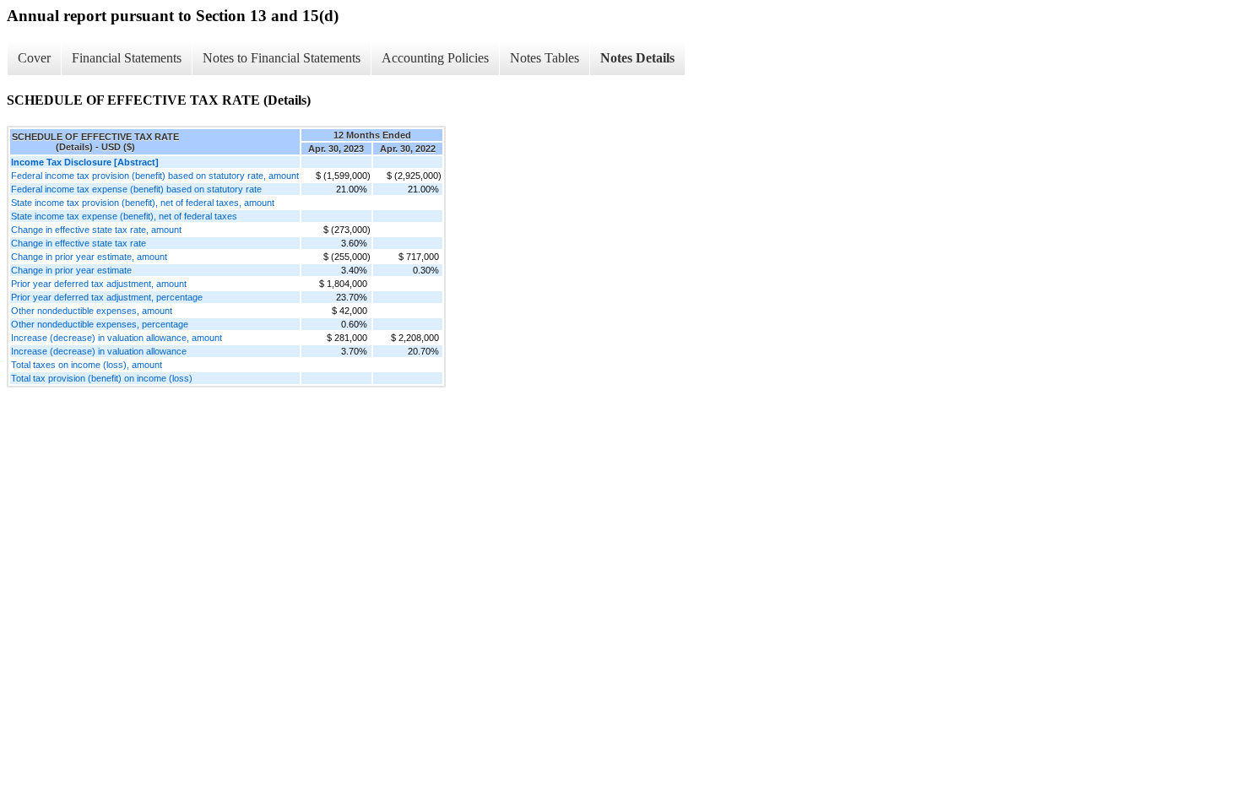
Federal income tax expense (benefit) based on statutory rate (136, 189)
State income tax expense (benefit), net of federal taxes (124, 216)
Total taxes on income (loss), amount (86, 365)
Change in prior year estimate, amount (89, 257)
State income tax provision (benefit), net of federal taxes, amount (142, 203)
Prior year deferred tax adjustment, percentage (107, 297)
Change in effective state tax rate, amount (96, 230)
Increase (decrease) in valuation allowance (99, 351)
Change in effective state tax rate (78, 243)
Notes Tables (544, 58)
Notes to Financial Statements (281, 58)
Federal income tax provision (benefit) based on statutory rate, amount (155, 176)
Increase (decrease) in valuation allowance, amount (116, 338)
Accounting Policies (435, 58)
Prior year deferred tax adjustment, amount (99, 284)
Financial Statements (127, 58)
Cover (34, 58)
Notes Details (637, 58)
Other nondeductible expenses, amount (91, 311)
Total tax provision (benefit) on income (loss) (101, 378)
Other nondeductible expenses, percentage (99, 324)
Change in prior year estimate (71, 270)
